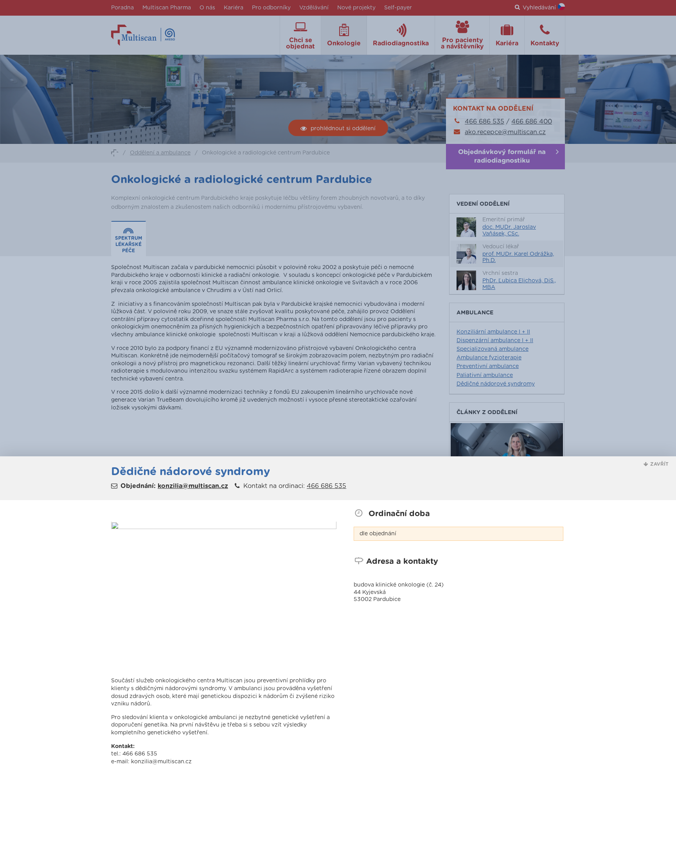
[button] (656, 464)
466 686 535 (326, 486)
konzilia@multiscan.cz (193, 486)
